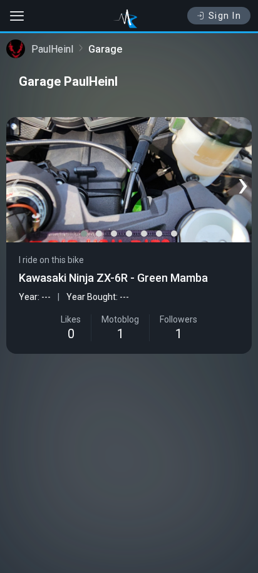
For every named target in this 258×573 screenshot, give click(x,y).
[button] (83, 233)
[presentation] (15, 182)
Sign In (225, 16)
